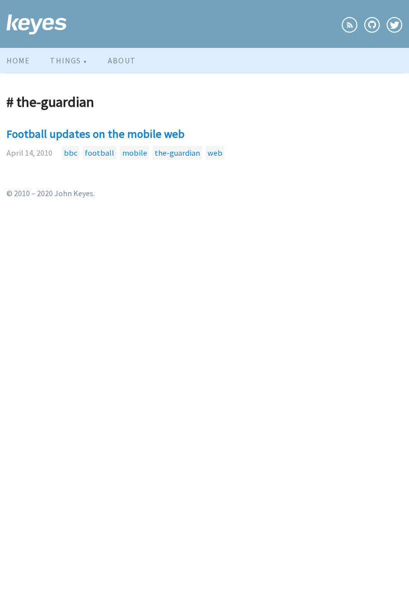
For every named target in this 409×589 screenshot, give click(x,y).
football (99, 153)
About (122, 60)
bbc (70, 153)
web (214, 153)
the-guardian (177, 153)
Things (69, 60)
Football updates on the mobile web (95, 134)
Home (18, 60)
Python (70, 81)
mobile (134, 153)
